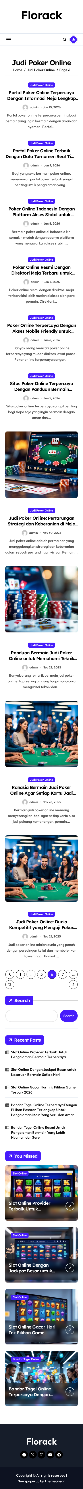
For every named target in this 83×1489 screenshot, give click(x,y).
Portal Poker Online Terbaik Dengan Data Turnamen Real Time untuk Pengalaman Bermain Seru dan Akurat (41, 159)
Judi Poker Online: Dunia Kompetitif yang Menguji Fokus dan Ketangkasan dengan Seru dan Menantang (41, 930)
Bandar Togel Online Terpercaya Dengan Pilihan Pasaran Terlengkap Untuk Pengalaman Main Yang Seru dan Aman (44, 1110)
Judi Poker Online (41, 85)
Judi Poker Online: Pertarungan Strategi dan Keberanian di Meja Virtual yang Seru (41, 523)
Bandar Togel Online (26, 1359)
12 (9, 984)
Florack (41, 15)
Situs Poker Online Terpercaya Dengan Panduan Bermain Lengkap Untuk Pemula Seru (41, 389)
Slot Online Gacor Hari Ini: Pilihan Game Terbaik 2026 (43, 1089)
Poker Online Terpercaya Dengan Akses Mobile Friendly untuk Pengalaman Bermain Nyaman (41, 331)
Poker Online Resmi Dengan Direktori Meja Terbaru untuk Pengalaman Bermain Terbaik (41, 272)
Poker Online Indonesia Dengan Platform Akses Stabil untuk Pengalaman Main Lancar (41, 214)
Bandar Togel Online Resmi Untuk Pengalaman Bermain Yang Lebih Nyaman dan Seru (38, 1132)
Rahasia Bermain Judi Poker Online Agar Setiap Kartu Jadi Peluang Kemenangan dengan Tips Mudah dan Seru (41, 796)
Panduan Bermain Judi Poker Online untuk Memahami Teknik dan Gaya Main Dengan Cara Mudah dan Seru (41, 661)
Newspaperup (28, 1481)
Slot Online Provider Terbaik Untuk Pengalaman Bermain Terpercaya (39, 1054)
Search (22, 1000)
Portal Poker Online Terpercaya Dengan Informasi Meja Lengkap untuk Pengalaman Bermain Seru (41, 98)
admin (34, 107)
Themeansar (54, 1481)
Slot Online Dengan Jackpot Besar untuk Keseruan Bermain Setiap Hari (43, 1072)
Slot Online (20, 1173)
